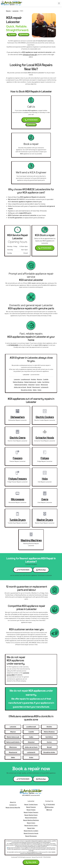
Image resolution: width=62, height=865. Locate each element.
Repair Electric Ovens (31, 825)
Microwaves (17, 499)
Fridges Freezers (17, 478)
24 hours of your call (30, 55)
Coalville (45, 379)
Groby (39, 390)
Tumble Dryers (17, 519)
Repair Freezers (31, 807)
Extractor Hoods (45, 437)
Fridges (45, 458)
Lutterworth (44, 387)
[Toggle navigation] (59, 3)
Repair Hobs (31, 828)
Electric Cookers (45, 417)
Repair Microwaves (31, 836)
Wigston (39, 379)
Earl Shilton (45, 382)
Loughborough (25, 379)
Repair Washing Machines (31, 820)
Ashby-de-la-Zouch (20, 387)
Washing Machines (31, 540)
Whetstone (44, 385)
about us (13, 802)
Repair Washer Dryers (31, 815)
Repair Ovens (31, 823)
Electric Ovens (17, 437)
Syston (37, 385)
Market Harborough (30, 382)
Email (50, 810)
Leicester (15, 11)
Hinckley (33, 379)
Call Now (32, 862)
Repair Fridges (31, 810)
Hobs (45, 478)
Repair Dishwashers (31, 817)
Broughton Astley (26, 390)
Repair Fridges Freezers (31, 812)
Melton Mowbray (18, 382)
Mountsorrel (36, 387)
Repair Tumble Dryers (31, 804)
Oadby (39, 382)
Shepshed (31, 385)
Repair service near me (13, 807)
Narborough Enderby (20, 385)
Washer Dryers (45, 519)
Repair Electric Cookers (31, 831)
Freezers (17, 458)
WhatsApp (25, 34)
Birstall (29, 387)
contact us (12, 805)
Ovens (44, 499)
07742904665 (32, 120)
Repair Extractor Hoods (31, 833)
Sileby (35, 390)
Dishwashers (17, 417)
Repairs (8, 11)
